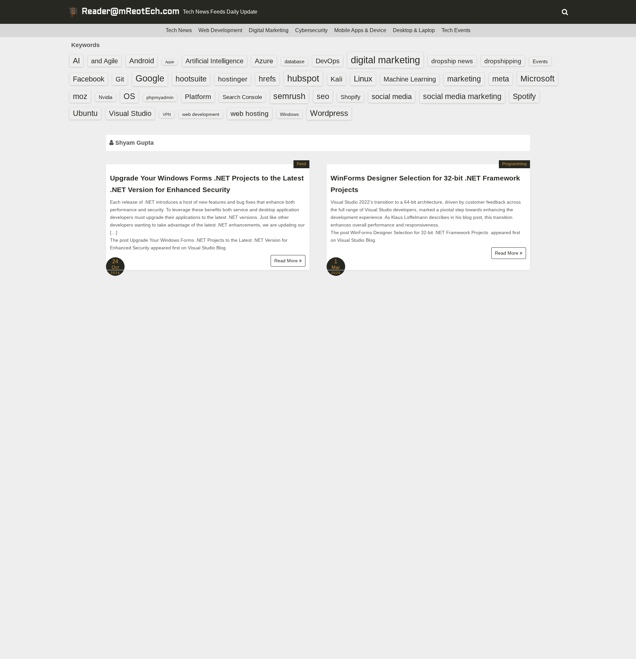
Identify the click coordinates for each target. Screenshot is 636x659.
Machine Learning (410, 79)
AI (76, 61)
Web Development (220, 30)
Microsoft (537, 78)
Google (149, 78)
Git (120, 79)
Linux (363, 78)
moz (80, 96)
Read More (286, 260)
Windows (289, 114)
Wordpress (329, 113)
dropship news (452, 61)
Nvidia (105, 97)
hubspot (303, 78)
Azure (264, 61)
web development (200, 114)
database (294, 61)
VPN (167, 114)
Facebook (88, 79)
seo (323, 96)
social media (392, 96)
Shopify (350, 97)
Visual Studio (130, 113)
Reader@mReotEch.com (131, 12)
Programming (514, 164)
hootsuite (191, 79)
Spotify (524, 96)
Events (540, 61)
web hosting (250, 113)
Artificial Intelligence (214, 61)
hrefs (267, 79)
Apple (169, 62)
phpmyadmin (160, 97)
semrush (289, 96)
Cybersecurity (311, 30)
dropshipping (502, 61)
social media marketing (462, 96)
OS (129, 96)
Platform (198, 96)
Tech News (179, 30)
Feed (301, 164)
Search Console (242, 97)
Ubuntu (85, 113)
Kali (337, 79)
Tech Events (456, 30)
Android (141, 61)
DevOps (328, 61)
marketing (464, 79)
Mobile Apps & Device (360, 30)
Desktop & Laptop (414, 30)
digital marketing (385, 59)
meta (500, 79)
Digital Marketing (269, 30)
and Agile (104, 61)
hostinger (232, 79)
